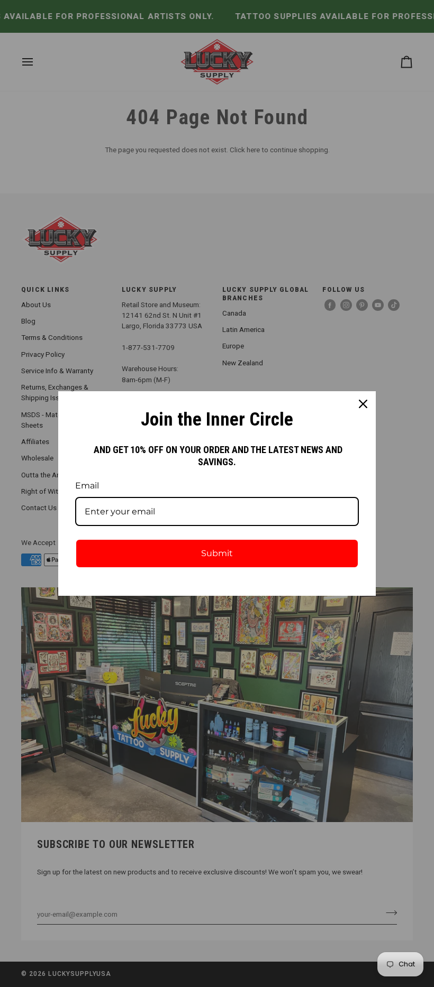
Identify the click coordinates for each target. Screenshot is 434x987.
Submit (217, 553)
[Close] (363, 404)
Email (87, 486)
